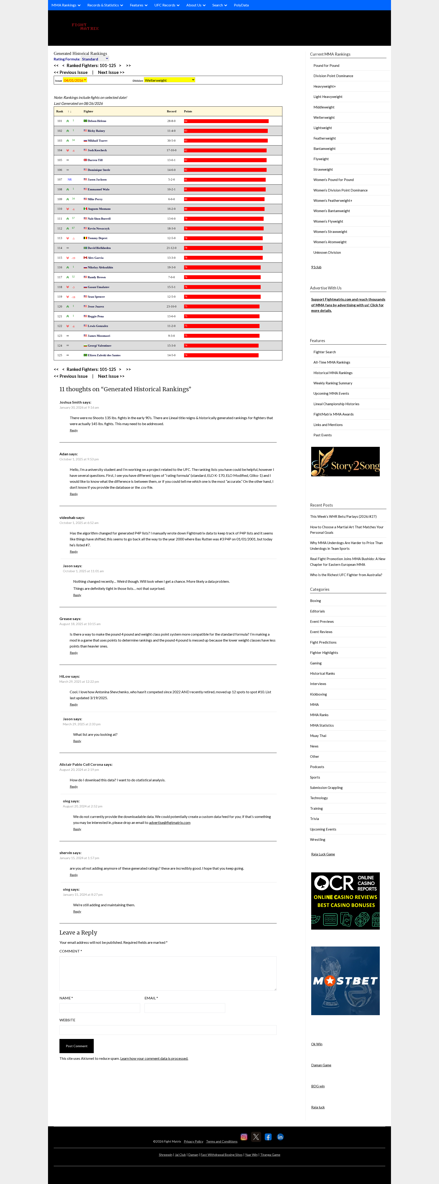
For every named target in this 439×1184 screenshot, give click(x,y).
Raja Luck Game (323, 854)
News (314, 746)
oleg (66, 801)
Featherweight (324, 138)
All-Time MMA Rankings (331, 362)
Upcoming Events (323, 829)
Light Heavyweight (328, 96)
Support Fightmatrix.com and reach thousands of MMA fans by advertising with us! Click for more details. (348, 305)
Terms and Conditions (222, 1141)
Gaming (316, 663)
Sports (315, 777)
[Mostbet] (345, 1014)
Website (67, 1020)
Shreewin (165, 1155)
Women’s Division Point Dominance (340, 190)
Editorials (317, 611)
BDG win (318, 1086)
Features (136, 5)
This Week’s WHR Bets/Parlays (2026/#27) (343, 516)
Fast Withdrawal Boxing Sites (222, 1155)
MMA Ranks (319, 715)
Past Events (322, 435)
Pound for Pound (326, 65)
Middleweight (324, 107)
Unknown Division (327, 252)
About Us (193, 5)
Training (316, 808)
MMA (314, 704)
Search (217, 5)
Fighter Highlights (324, 652)
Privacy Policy (193, 1141)
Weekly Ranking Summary (332, 383)
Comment (70, 951)
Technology (319, 798)
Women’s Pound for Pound (333, 180)
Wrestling (317, 839)
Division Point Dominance (333, 76)
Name (66, 998)
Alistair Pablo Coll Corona (81, 764)
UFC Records (164, 5)
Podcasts (317, 767)
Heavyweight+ (324, 86)
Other (314, 756)
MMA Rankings (63, 5)
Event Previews (322, 621)
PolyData (241, 5)
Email (151, 998)
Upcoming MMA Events (331, 393)
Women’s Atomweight (330, 242)
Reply (74, 430)
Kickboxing (318, 694)
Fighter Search (324, 352)
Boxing (315, 601)
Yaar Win (251, 1155)
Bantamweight (324, 148)
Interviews (318, 684)
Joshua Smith (70, 402)
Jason (68, 566)
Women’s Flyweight (328, 221)
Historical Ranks (322, 673)
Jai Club (180, 1155)
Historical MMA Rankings (333, 373)
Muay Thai (318, 736)
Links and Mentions (328, 425)
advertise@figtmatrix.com (169, 822)
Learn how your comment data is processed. (154, 1058)
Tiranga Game (270, 1155)
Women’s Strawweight (330, 231)
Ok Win (316, 1044)
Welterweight (324, 117)
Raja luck (318, 1107)
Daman (193, 1155)
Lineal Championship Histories (336, 404)
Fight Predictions (323, 642)
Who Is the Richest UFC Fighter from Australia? (346, 575)
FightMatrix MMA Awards (333, 414)
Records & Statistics (103, 5)
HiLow (64, 676)
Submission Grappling (326, 787)
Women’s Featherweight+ (332, 200)
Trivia (314, 819)
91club (316, 267)
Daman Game (321, 1065)
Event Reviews (321, 632)
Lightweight (322, 128)
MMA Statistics (322, 725)
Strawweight (323, 169)
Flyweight (321, 159)
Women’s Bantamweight (331, 211)
